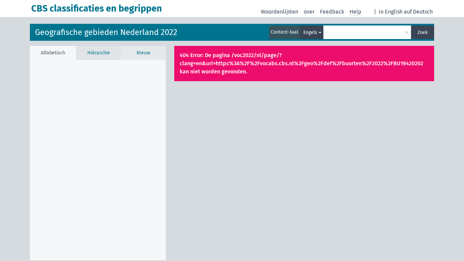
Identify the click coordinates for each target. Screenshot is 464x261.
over (309, 11)
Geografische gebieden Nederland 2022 (106, 32)
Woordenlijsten (279, 11)
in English (391, 11)
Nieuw (143, 53)
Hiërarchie (98, 53)
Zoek (422, 32)
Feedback (332, 11)
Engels (310, 32)
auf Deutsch (418, 11)
